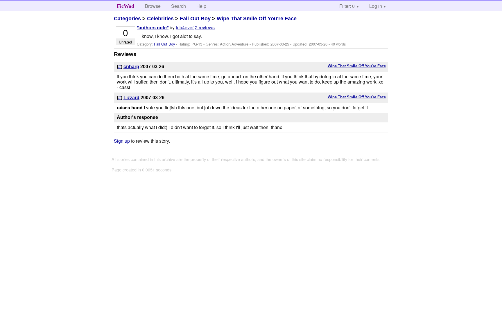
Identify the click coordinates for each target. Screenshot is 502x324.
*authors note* (152, 27)
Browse (153, 6)
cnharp (131, 66)
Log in (375, 6)
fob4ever (185, 27)
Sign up (122, 140)
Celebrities (160, 18)
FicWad (125, 6)
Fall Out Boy (195, 18)
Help (201, 6)
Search (178, 6)
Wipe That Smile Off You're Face (257, 18)
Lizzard (131, 97)
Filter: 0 (347, 6)
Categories (127, 18)
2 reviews (205, 27)
